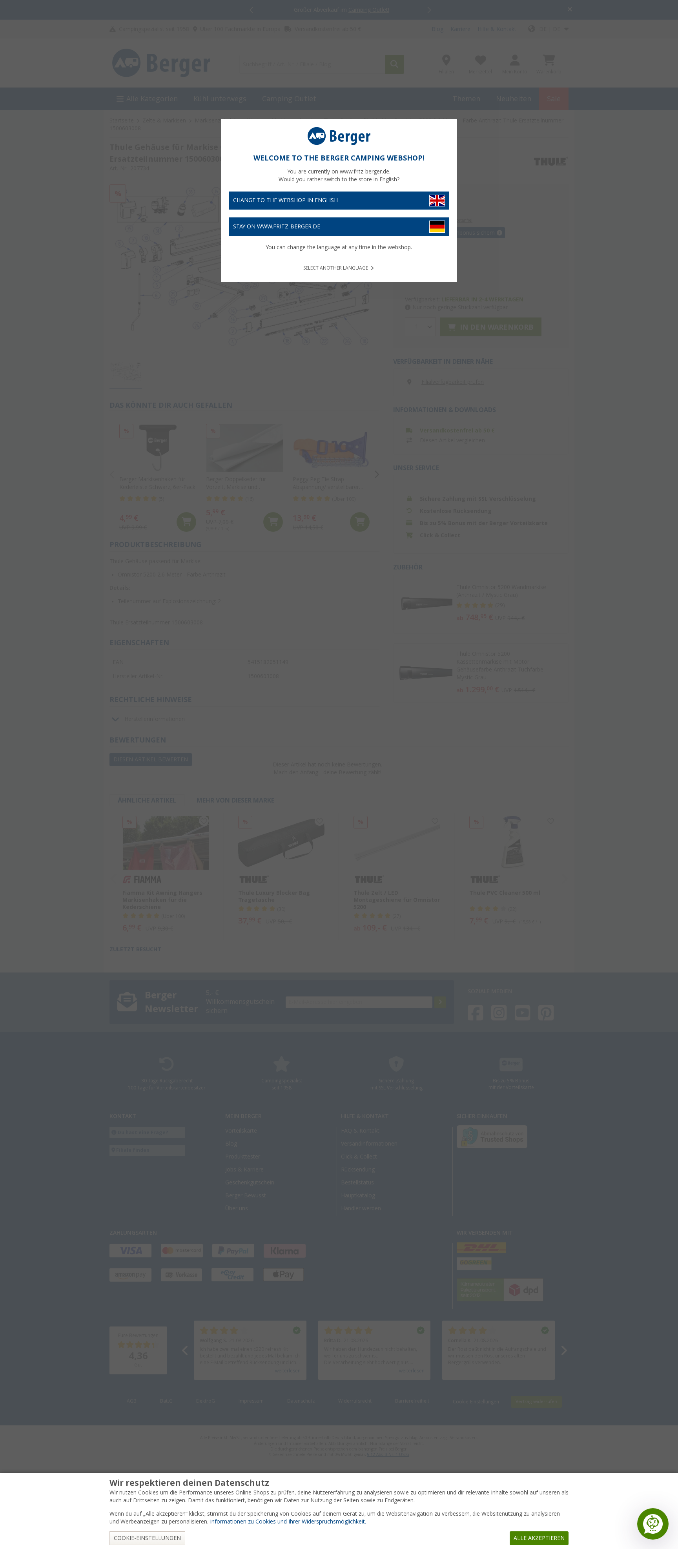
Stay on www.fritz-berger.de (276, 226)
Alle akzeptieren (539, 1538)
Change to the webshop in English (285, 200)
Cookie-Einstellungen (147, 1538)
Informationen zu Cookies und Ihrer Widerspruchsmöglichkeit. (288, 1521)
